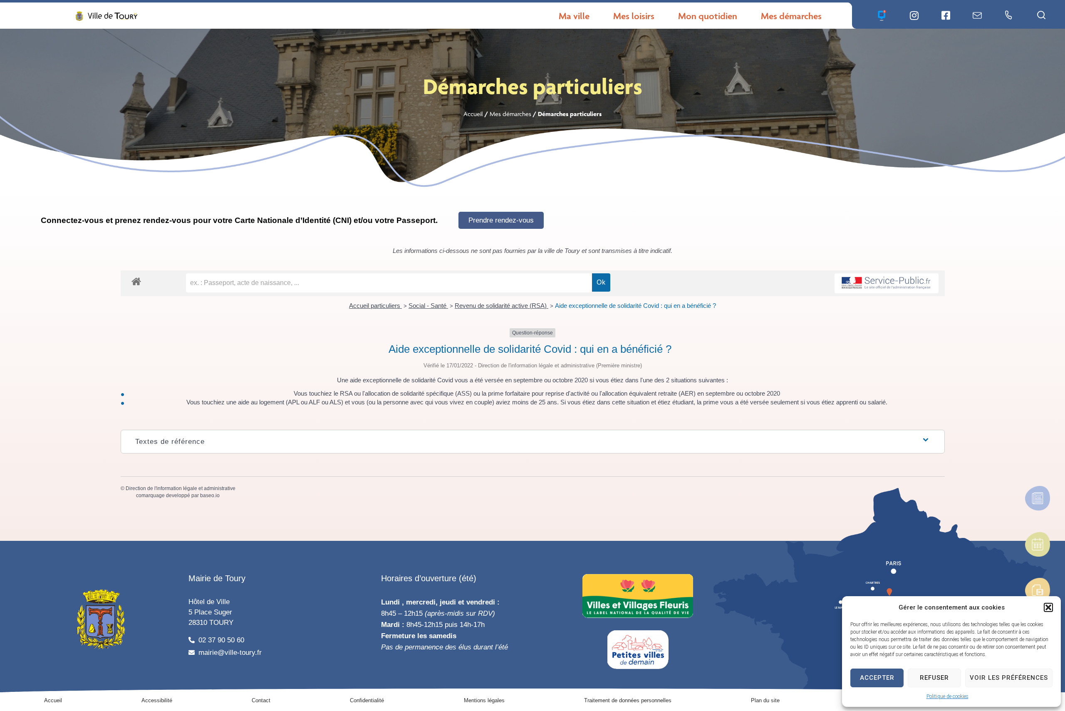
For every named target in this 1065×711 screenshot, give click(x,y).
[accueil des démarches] (136, 281)
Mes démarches (510, 114)
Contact (261, 700)
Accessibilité (156, 700)
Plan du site (765, 700)
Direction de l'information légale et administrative (180, 488)
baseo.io (210, 495)
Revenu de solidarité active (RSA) (501, 305)
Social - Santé (428, 305)
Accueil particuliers (375, 305)
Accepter (877, 677)
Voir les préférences (1009, 677)
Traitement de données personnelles (627, 700)
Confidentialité (367, 700)
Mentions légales (484, 700)
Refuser (934, 677)
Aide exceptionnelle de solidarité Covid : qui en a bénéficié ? (635, 305)
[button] (1048, 607)
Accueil (473, 114)
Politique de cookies (947, 696)
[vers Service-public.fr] (887, 283)
